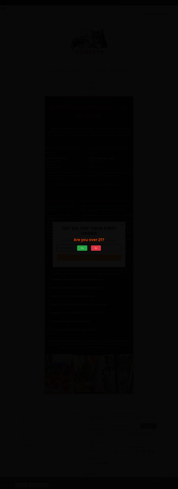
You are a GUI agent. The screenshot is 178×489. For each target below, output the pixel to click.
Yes (82, 248)
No (96, 248)
